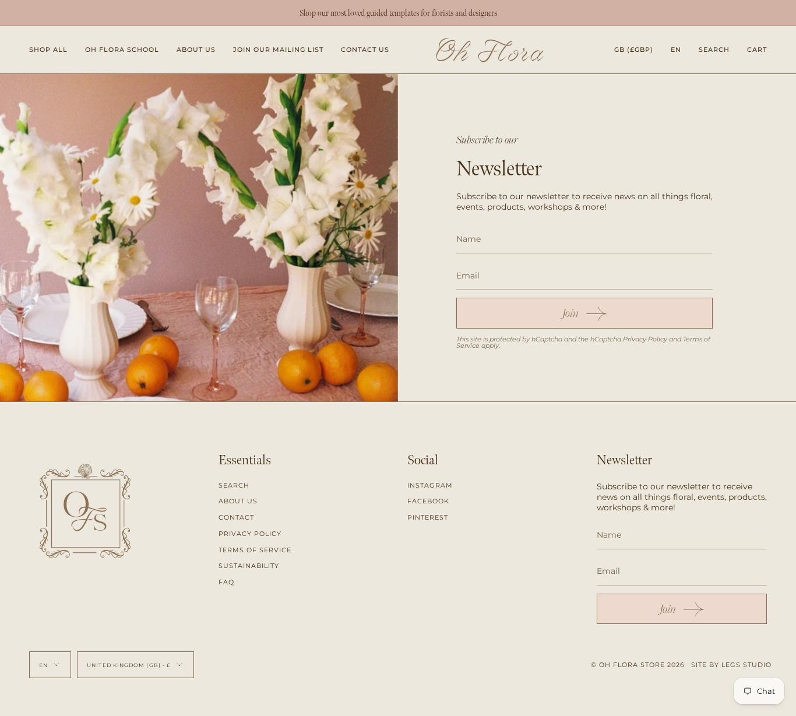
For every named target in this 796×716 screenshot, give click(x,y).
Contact (236, 517)
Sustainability (249, 566)
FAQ (226, 582)
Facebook (428, 501)
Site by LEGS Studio (731, 665)
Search (234, 485)
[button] (48, 49)
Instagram (430, 485)
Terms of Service (255, 550)
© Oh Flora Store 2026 (638, 665)
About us (238, 501)
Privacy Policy (645, 339)
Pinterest (427, 517)
